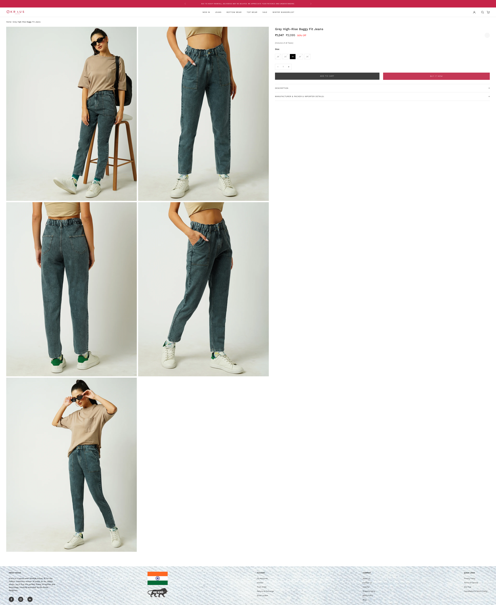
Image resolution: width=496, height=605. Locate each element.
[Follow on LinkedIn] (30, 599)
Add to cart (327, 76)
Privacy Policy (469, 578)
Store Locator (262, 595)
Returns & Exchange (265, 591)
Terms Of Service (471, 582)
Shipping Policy (369, 591)
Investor (366, 587)
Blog (364, 600)
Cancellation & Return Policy (475, 591)
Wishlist (260, 582)
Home (8, 22)
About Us (366, 578)
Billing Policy (368, 595)
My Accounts (262, 578)
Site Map (467, 587)
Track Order (262, 587)
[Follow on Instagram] (20, 599)
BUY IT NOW (436, 76)
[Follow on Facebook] (11, 599)
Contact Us (367, 582)
